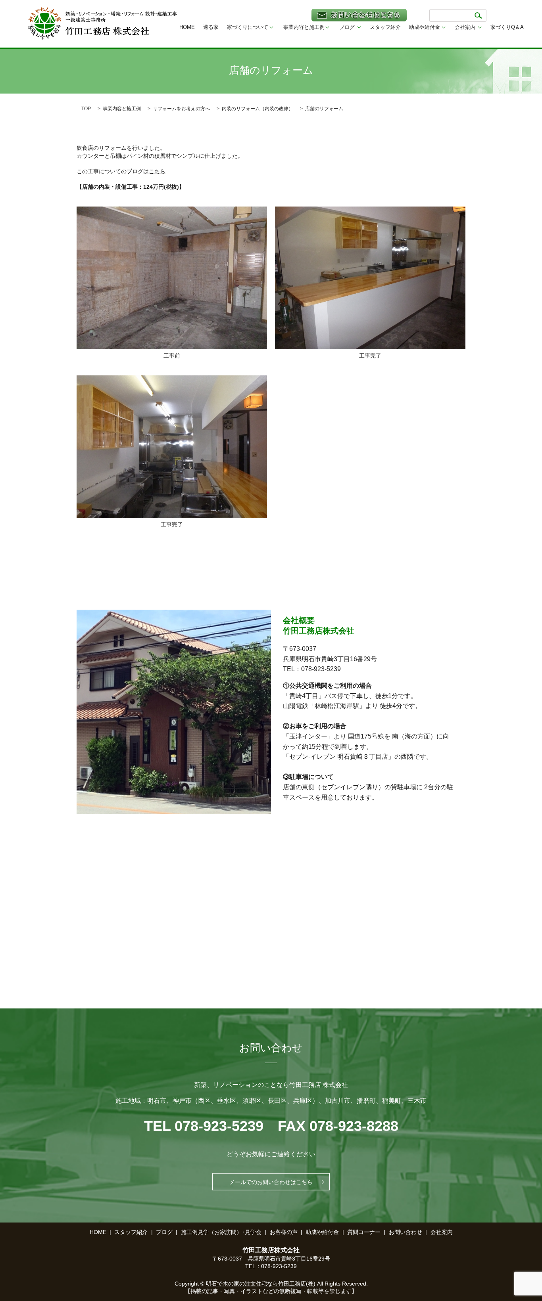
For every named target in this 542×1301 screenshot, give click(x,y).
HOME (187, 27)
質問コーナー (364, 1232)
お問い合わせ (405, 1232)
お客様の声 (284, 1232)
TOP (86, 108)
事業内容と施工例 (304, 27)
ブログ (347, 27)
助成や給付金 (424, 27)
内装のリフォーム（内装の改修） (257, 108)
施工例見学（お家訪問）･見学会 (221, 1232)
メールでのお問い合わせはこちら (271, 1182)
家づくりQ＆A (507, 27)
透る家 (211, 27)
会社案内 (465, 27)
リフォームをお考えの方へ (181, 108)
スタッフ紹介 (385, 27)
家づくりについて (247, 27)
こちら (157, 171)
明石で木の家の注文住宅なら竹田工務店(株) (260, 1283)
